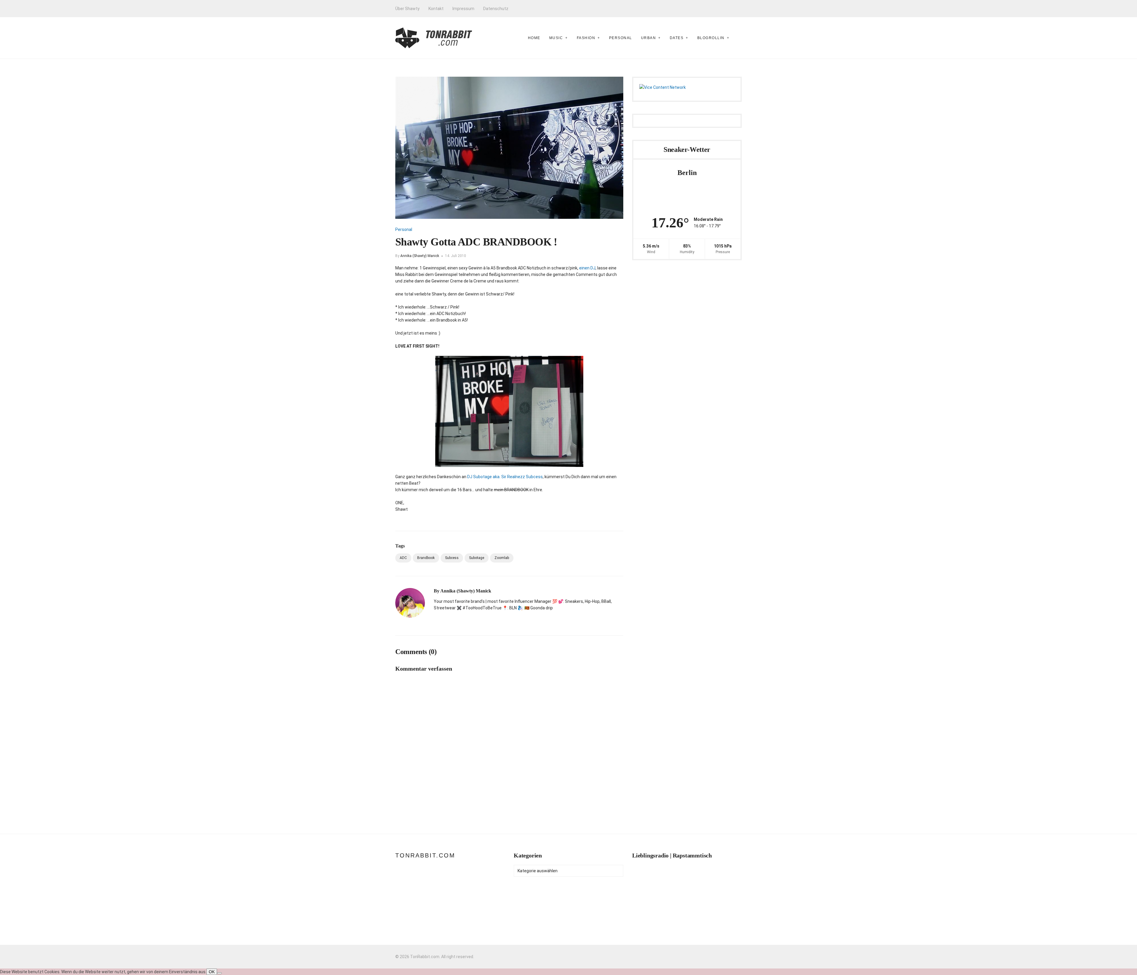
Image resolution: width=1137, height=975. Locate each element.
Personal (620, 38)
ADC (403, 558)
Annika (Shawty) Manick (419, 256)
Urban (648, 38)
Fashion (586, 38)
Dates (677, 38)
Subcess (452, 558)
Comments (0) (416, 652)
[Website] (435, 620)
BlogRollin (711, 38)
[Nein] (219, 973)
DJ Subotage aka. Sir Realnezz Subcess (505, 476)
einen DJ (587, 268)
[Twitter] (456, 620)
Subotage (476, 558)
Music (556, 38)
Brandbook (426, 558)
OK (212, 971)
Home (534, 38)
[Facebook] (446, 620)
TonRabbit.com (425, 855)
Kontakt (436, 8)
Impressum (463, 8)
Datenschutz (495, 8)
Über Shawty (407, 8)
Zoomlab (501, 558)
